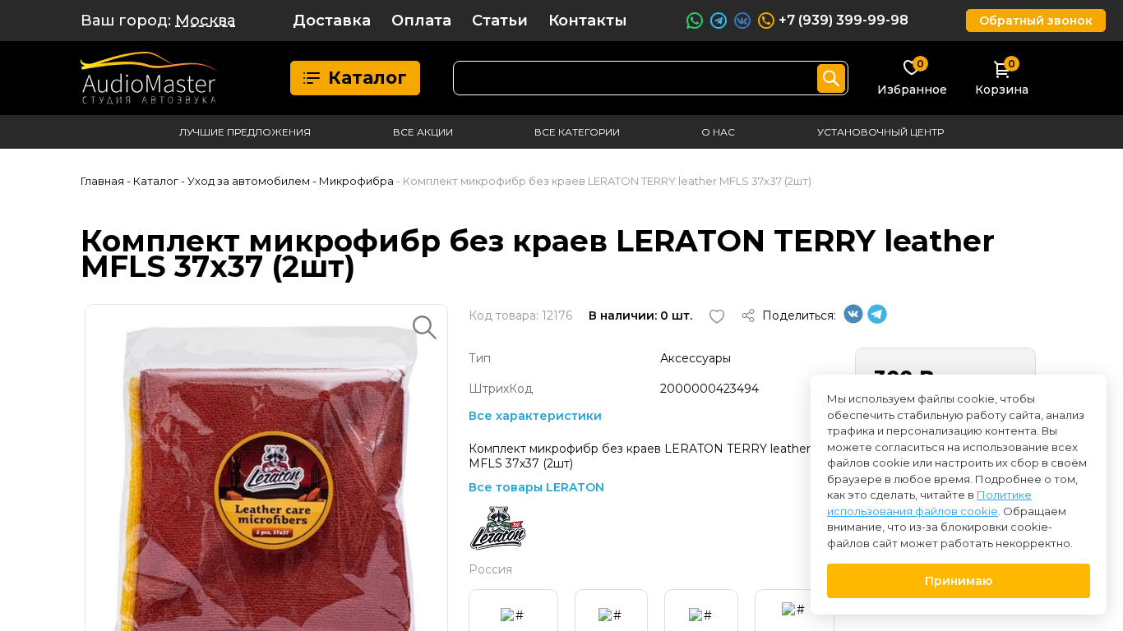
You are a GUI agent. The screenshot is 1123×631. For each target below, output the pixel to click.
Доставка (332, 21)
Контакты (587, 21)
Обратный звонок (1036, 20)
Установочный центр (880, 132)
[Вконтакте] (853, 319)
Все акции (423, 132)
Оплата (421, 21)
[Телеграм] (877, 319)
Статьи (500, 21)
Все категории (577, 132)
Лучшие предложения (245, 132)
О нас (718, 132)
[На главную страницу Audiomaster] (149, 78)
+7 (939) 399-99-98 (843, 20)
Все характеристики (535, 415)
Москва (205, 21)
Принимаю (958, 580)
